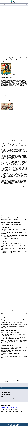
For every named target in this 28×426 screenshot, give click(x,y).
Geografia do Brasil (22, 420)
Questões (18, 421)
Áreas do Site (21, 415)
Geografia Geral (16, 420)
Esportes (10, 420)
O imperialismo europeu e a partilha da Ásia (8, 398)
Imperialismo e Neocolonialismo (6, 392)
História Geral (11, 421)
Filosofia (13, 420)
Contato (6, 415)
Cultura (7, 420)
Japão (2, 396)
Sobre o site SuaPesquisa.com (13, 415)
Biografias (3, 420)
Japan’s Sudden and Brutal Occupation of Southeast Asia (9, 407)
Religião (21, 421)
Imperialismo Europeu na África (6, 394)
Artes (1, 420)
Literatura (14, 421)
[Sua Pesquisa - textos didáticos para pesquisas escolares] (14, 2)
